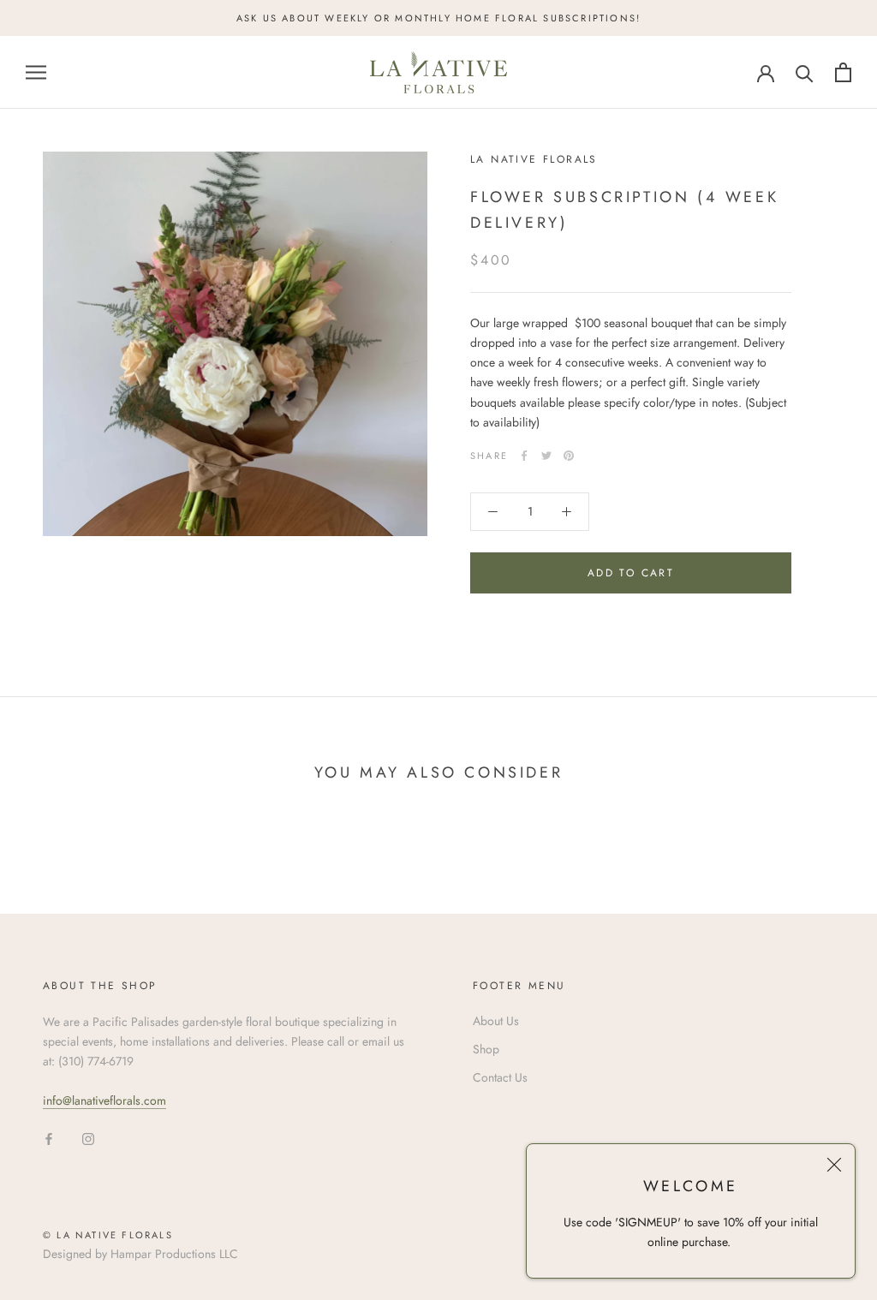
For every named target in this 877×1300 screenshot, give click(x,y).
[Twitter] (546, 455)
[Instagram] (88, 1138)
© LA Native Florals (108, 1235)
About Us (496, 1020)
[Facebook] (524, 455)
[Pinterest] (569, 455)
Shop (486, 1049)
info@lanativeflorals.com (104, 1100)
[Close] (834, 1164)
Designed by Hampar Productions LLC (140, 1253)
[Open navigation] (36, 72)
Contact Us (500, 1077)
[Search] (805, 72)
